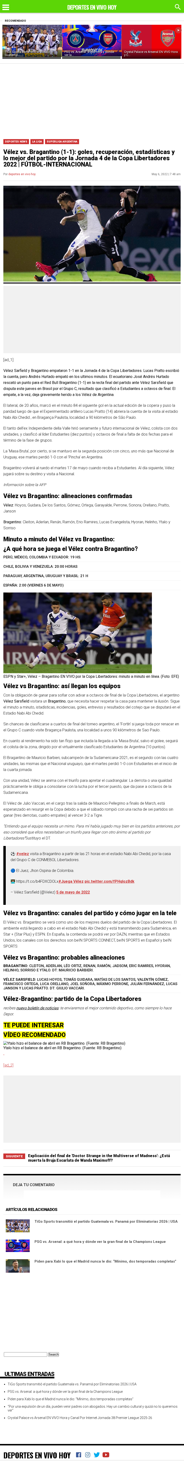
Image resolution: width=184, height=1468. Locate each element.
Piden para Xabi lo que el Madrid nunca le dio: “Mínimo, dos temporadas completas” (105, 1261)
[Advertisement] (92, 99)
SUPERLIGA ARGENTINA (62, 141)
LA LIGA (37, 141)
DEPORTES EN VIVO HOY (36, 1455)
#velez (22, 853)
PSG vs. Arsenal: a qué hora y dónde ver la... (89, 53)
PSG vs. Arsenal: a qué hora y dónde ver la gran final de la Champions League (100, 1242)
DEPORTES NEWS (16, 141)
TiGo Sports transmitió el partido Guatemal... (27, 53)
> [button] (178, 30)
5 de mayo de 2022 (73, 892)
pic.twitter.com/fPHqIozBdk (109, 881)
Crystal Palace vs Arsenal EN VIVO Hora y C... (151, 53)
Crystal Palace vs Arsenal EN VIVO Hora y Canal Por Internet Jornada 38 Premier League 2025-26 (80, 1418)
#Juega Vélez (71, 881)
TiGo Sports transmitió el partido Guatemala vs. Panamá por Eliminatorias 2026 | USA (106, 1221)
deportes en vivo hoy (22, 174)
